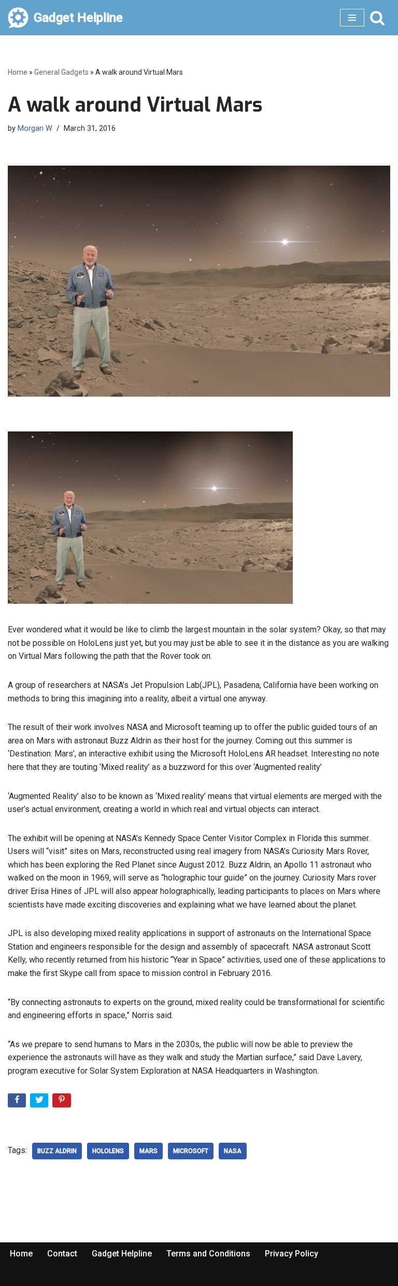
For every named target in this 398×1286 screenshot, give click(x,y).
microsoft (190, 1151)
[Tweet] (40, 1102)
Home (17, 72)
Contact (62, 1253)
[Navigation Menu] (352, 17)
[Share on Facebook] (18, 1102)
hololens (108, 1151)
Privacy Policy (291, 1253)
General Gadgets (61, 72)
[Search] (377, 17)
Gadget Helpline (122, 1253)
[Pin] (62, 1102)
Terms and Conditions (208, 1253)
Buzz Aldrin (57, 1151)
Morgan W (35, 128)
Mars (148, 1151)
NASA (232, 1151)
